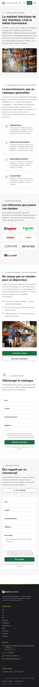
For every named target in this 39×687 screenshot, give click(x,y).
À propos (5, 636)
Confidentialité (18, 681)
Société (7, 408)
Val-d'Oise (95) (18, 672)
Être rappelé (19, 559)
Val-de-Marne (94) (7, 672)
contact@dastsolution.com (13, 659)
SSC (3, 615)
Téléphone (8, 425)
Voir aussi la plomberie (19, 359)
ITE (3, 612)
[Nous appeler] (24, 3)
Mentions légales (7, 681)
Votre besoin (8, 535)
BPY (3, 617)
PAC (3, 609)
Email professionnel (11, 417)
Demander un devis (20, 353)
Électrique (5, 631)
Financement (6, 625)
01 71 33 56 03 (20, 490)
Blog (3, 628)
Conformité (5, 623)
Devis (29, 3)
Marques (5, 620)
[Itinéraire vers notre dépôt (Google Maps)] (20, 3)
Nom (6, 400)
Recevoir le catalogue (19, 442)
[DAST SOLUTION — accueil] (10, 2)
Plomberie (5, 633)
